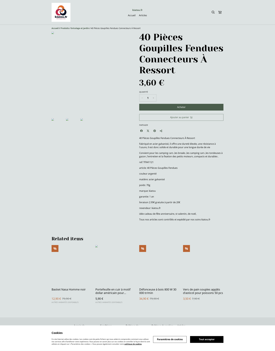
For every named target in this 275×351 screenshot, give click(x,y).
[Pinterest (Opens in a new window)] (154, 131)
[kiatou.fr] (61, 12)
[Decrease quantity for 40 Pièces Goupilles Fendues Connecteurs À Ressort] (142, 98)
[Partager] (161, 131)
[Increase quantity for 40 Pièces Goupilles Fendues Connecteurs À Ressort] (153, 98)
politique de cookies (133, 344)
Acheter (181, 107)
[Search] (213, 12)
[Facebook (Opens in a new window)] (141, 131)
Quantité (143, 92)
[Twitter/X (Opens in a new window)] (148, 131)
